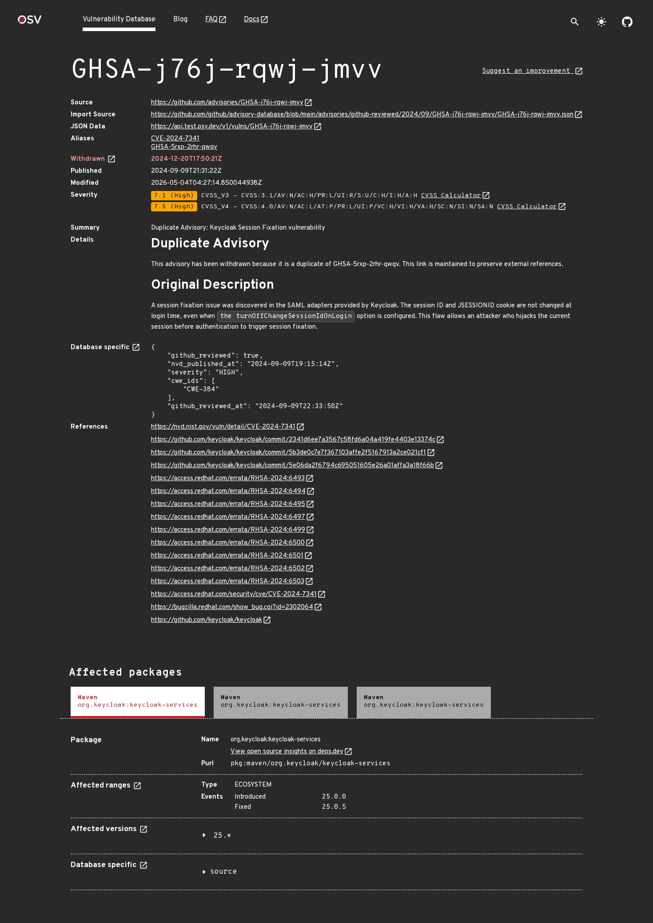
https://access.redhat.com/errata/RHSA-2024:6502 (228, 569)
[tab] (138, 702)
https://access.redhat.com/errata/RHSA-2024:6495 (228, 504)
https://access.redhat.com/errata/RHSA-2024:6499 (228, 530)
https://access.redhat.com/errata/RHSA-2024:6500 (228, 543)
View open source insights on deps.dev (287, 752)
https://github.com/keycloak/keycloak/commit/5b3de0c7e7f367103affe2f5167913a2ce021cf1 (288, 453)
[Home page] (30, 22)
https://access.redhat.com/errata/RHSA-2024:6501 (227, 556)
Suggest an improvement (528, 71)
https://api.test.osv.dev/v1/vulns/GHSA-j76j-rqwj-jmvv (232, 127)
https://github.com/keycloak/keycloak (206, 620)
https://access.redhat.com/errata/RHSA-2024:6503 (227, 581)
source (223, 871)
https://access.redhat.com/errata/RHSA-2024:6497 (228, 517)
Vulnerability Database (119, 19)
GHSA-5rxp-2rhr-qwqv (184, 147)
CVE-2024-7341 (175, 139)
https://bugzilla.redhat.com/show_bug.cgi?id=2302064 (232, 607)
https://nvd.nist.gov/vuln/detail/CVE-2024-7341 (223, 427)
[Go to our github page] (627, 21)
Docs (251, 19)
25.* (222, 835)
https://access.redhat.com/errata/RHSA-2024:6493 (228, 478)
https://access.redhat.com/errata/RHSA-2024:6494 (228, 491)
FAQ (211, 19)
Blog (180, 19)
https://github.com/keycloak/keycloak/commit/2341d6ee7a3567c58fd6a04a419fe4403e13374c (293, 440)
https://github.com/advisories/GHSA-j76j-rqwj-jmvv (227, 103)
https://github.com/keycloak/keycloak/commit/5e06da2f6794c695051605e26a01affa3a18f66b (292, 466)
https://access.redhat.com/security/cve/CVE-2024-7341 (234, 594)
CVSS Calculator (451, 195)
